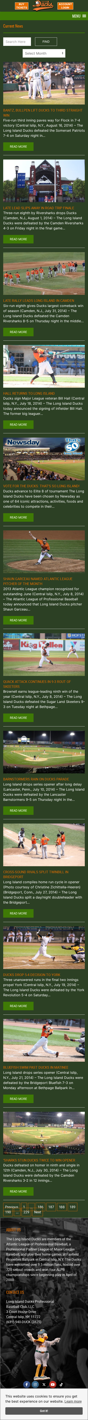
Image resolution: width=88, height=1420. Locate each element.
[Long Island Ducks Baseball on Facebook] (26, 1384)
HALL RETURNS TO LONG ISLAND (29, 393)
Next (37, 1212)
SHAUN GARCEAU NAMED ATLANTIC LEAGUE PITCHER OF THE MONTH (37, 581)
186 (40, 1207)
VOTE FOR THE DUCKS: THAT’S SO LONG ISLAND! (41, 486)
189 (72, 1207)
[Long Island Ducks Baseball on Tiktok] (61, 1384)
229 (26, 1212)
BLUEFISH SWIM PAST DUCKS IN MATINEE (35, 1067)
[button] (76, 16)
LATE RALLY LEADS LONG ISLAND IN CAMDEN (38, 300)
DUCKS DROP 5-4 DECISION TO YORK (31, 974)
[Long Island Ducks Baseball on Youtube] (52, 1384)
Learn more (73, 1401)
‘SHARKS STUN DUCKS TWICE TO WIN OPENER (39, 1160)
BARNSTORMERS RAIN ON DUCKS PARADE (36, 779)
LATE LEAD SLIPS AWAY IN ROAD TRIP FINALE (38, 208)
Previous (11, 1207)
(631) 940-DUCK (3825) (23, 1322)
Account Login (65, 6)
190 (8, 1212)
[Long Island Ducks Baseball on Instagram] (35, 1384)
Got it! (44, 1411)
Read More (18, 146)
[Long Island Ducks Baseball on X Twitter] (44, 1384)
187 (51, 1207)
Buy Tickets (21, 6)
